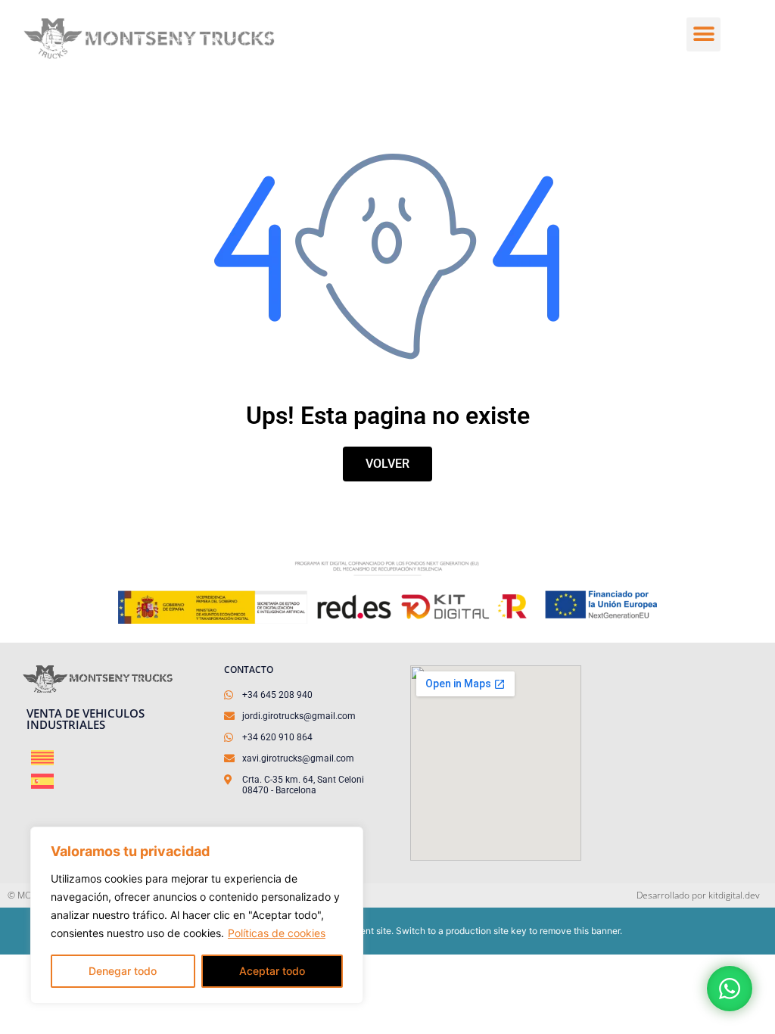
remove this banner (580, 930)
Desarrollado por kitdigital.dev (698, 895)
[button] (703, 34)
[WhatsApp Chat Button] (729, 988)
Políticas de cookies (276, 933)
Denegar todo (123, 970)
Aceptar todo (272, 970)
